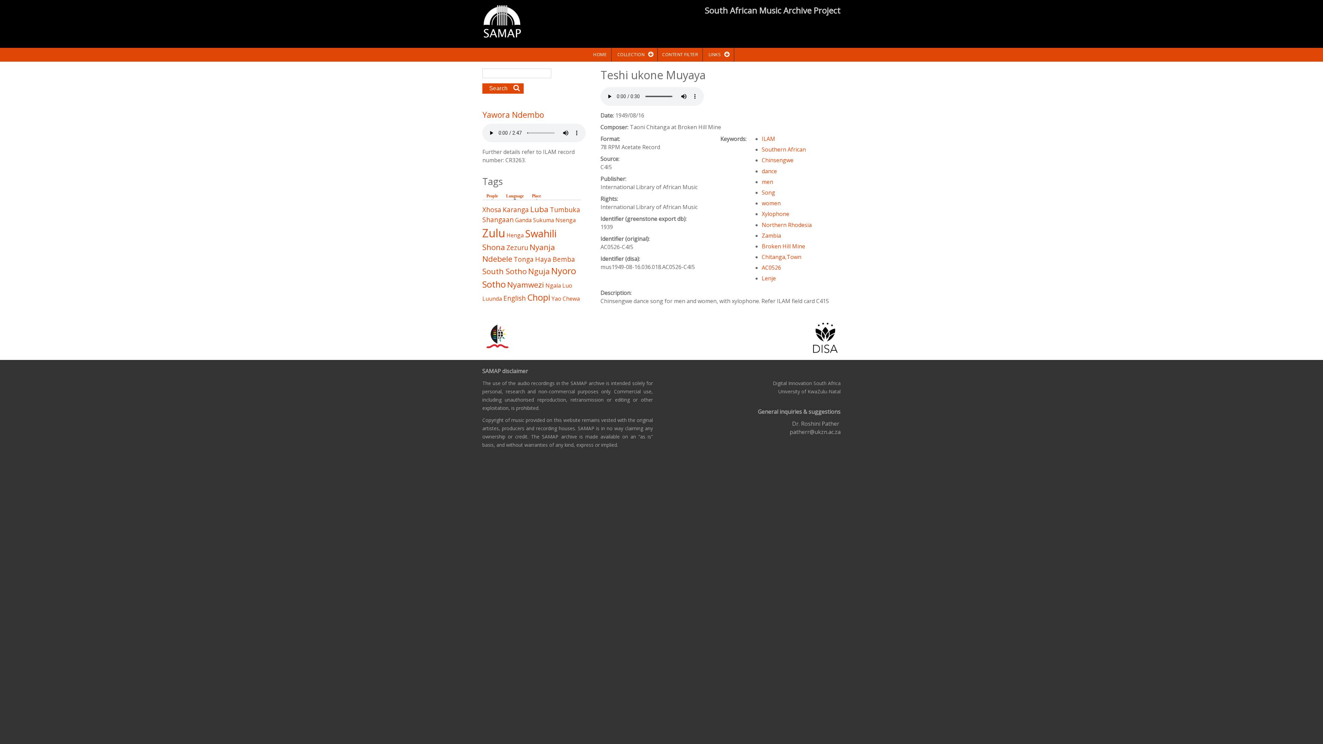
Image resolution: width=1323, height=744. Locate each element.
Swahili (541, 233)
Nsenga (565, 220)
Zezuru (517, 247)
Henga (515, 235)
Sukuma (543, 220)
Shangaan (498, 219)
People (492, 196)
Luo (567, 285)
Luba (539, 209)
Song (768, 192)
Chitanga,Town (781, 257)
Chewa (571, 298)
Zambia (771, 235)
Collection (631, 54)
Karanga (516, 209)
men (767, 182)
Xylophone (775, 214)
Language (516, 196)
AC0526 (771, 267)
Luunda (492, 298)
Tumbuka (565, 209)
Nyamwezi (525, 284)
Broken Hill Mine (783, 246)
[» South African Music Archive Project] (502, 22)
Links (715, 54)
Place (536, 196)
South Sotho (504, 271)
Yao (556, 298)
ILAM (768, 139)
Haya (543, 259)
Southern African (784, 149)
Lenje (769, 278)
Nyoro (563, 271)
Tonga (524, 259)
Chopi (538, 297)
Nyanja (542, 247)
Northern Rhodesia (787, 225)
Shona (493, 247)
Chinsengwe (777, 160)
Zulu (493, 233)
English (514, 298)
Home (600, 54)
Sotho (494, 284)
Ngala (553, 285)
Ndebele (497, 259)
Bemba (564, 259)
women (771, 203)
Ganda (523, 220)
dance (769, 171)
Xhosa (491, 209)
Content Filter (680, 54)
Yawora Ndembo (513, 114)
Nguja (539, 271)
